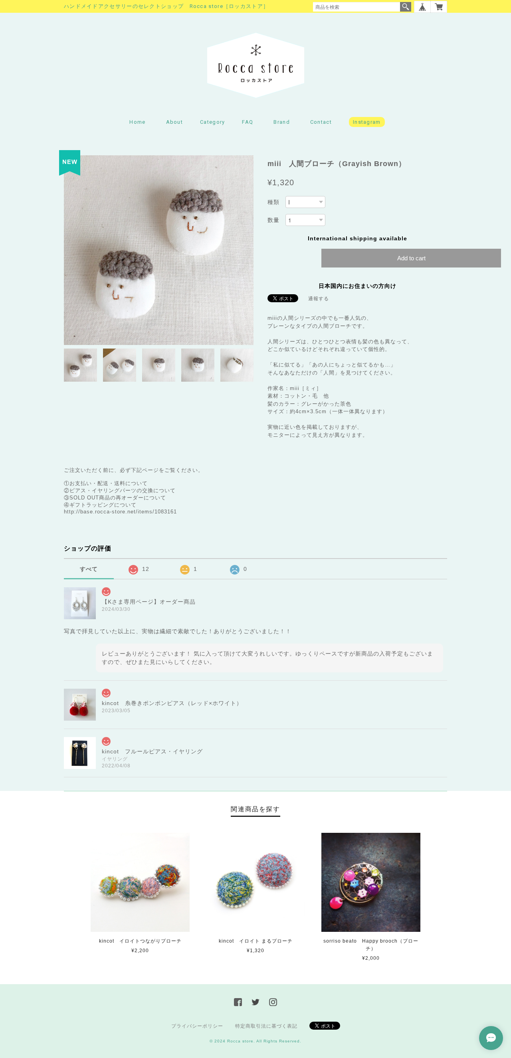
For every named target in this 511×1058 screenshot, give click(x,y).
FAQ (247, 122)
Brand (281, 122)
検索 (405, 7)
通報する (318, 298)
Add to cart (411, 258)
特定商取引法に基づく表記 (266, 1026)
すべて (89, 569)
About (174, 122)
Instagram (367, 122)
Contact (321, 122)
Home (137, 122)
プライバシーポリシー (197, 1026)
